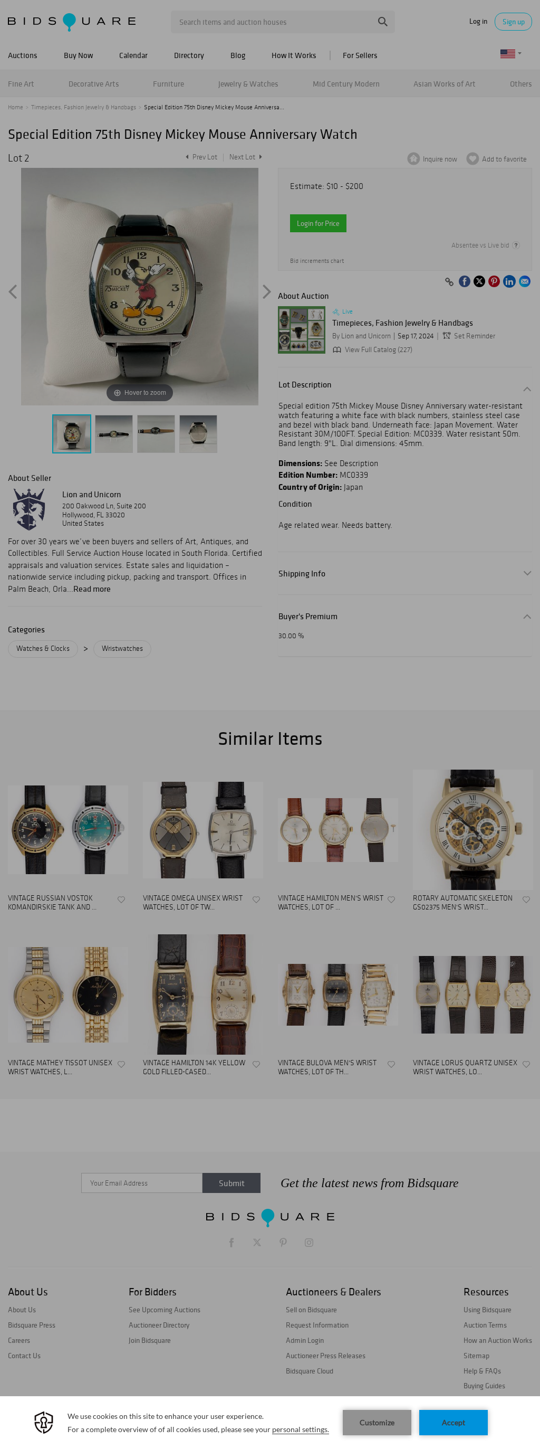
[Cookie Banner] (270, 1422)
